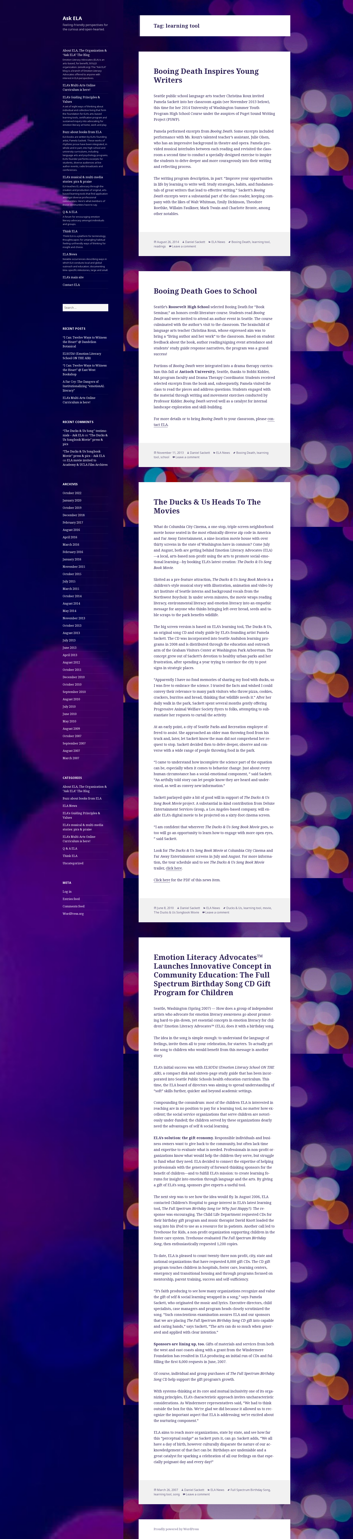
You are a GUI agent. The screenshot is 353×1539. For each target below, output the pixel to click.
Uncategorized (73, 863)
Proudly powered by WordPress (176, 1529)
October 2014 (72, 596)
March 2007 (71, 758)
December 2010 (74, 677)
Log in (67, 892)
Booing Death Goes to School (205, 291)
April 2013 (70, 655)
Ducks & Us (234, 908)
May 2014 (69, 611)
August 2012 (71, 662)
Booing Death (240, 242)
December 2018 (74, 515)
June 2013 (69, 648)
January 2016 (72, 559)
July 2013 (69, 640)
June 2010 (69, 714)
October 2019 (72, 508)
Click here (162, 880)
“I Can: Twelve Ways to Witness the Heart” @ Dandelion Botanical (85, 341)
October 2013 (72, 626)
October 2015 (72, 574)
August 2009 (71, 729)
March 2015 (71, 589)
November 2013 (74, 618)
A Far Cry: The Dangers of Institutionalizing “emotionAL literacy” (83, 386)
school (165, 457)
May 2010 (69, 721)
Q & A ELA (83, 218)
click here (174, 868)
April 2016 (70, 537)
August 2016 (71, 530)
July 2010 (69, 707)
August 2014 (71, 603)
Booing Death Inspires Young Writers (206, 75)
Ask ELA (72, 18)
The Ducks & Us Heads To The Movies (207, 506)
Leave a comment (184, 246)
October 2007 (72, 736)
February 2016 (73, 552)
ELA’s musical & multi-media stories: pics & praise (85, 190)
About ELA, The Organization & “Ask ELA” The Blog (85, 64)
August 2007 (71, 751)
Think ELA (84, 239)
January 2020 (72, 500)
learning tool (261, 242)
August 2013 (71, 633)
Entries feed (71, 899)
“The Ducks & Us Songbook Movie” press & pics (85, 439)
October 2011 (72, 670)
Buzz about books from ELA (85, 151)
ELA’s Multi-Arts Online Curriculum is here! (79, 87)
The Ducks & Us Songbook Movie (176, 912)
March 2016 (71, 545)
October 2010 (72, 684)
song (176, 1494)
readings (160, 246)
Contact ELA (71, 285)
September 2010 (74, 692)
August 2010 (71, 699)
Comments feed (74, 906)
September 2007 (74, 743)
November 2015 (74, 567)
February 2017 (73, 522)
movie (267, 908)
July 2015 (69, 581)
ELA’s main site (73, 277)
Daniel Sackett (195, 242)
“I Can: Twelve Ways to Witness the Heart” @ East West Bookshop (85, 369)
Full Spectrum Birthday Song (250, 1490)
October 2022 (72, 493)
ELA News (85, 262)
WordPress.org (73, 914)
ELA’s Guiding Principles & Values (85, 110)
